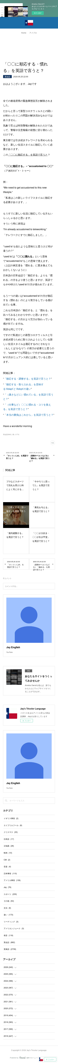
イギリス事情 (11, 818)
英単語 (10, 949)
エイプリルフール (13, 825)
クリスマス (11, 832)
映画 (8, 852)
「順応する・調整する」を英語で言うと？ (27, 378)
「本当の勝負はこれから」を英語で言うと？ (28, 414)
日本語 (9, 839)
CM (7, 859)
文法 (7, 907)
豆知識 (9, 845)
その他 (9, 901)
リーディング (11, 921)
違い (8, 914)
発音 (8, 935)
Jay (7, 887)
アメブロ (33, 33)
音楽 (7, 866)
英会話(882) (7, 434)
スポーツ (10, 894)
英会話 (7, 76)
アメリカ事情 (12, 880)
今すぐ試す (38, 13)
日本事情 (10, 873)
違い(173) (15, 434)
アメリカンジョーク (14, 928)
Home (23, 33)
